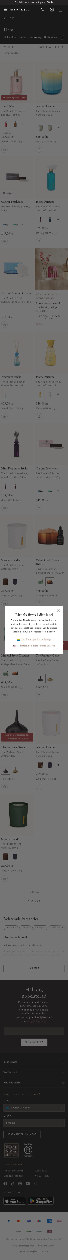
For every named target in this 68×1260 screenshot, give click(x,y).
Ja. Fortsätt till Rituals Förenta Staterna (36, 646)
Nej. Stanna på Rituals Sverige (36, 640)
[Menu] (5, 9)
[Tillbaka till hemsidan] (20, 10)
